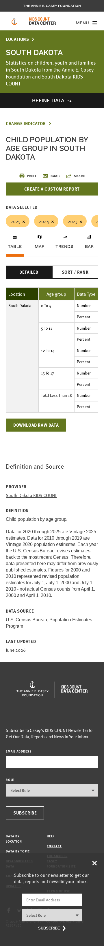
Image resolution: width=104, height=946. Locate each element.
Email (55, 176)
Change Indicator (26, 123)
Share (79, 176)
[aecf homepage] (14, 21)
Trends (64, 246)
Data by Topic (18, 851)
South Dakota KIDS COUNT (31, 495)
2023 (72, 221)
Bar (89, 246)
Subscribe (25, 813)
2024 (44, 221)
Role (10, 779)
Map (40, 246)
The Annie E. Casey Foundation (52, 6)
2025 (15, 221)
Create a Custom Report (52, 189)
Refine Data (48, 100)
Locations (17, 39)
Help (51, 836)
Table (15, 246)
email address (19, 751)
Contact (54, 846)
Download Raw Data (36, 425)
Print (32, 176)
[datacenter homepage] (42, 21)
